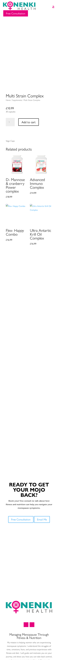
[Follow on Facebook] (26, 624)
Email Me (42, 519)
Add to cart (29, 122)
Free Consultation (15, 13)
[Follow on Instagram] (32, 624)
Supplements (17, 100)
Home (8, 100)
